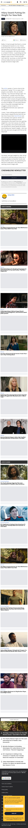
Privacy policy (5, 789)
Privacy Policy (15, 818)
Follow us (16, 40)
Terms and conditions (7, 783)
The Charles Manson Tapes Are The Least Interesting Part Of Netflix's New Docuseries (15, 740)
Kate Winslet (18, 116)
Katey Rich (9, 18)
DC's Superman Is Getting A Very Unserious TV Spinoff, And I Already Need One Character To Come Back (13, 755)
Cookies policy (5, 792)
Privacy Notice (19, 182)
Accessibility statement (7, 795)
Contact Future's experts (7, 786)
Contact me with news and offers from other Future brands (14, 810)
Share (5, 40)
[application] (14, 143)
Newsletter (24, 40)
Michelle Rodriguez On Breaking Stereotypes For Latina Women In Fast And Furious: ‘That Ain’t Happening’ (14, 748)
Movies (3, 9)
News (3, 18)
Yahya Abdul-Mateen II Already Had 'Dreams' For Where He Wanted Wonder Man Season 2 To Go (14, 763)
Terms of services (17, 181)
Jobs (3, 807)
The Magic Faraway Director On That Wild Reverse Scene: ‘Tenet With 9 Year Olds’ (15, 733)
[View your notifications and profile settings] (17, 2)
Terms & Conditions (9, 819)
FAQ (2, 804)
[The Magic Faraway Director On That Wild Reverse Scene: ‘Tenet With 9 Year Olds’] (14, 729)
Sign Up (14, 813)
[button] (2, 2)
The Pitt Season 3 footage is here (16, 5)
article (5, 88)
